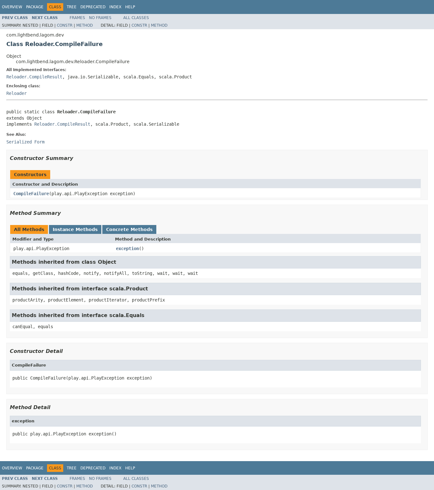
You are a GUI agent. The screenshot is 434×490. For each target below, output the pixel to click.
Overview (12, 7)
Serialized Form (25, 141)
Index (115, 7)
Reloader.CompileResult (34, 76)
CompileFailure (31, 193)
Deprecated (92, 7)
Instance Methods (75, 229)
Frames (77, 18)
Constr (64, 25)
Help (130, 7)
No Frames (100, 18)
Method (84, 25)
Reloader (16, 93)
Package (35, 7)
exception (127, 248)
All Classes (136, 18)
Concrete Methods (129, 229)
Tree (72, 7)
